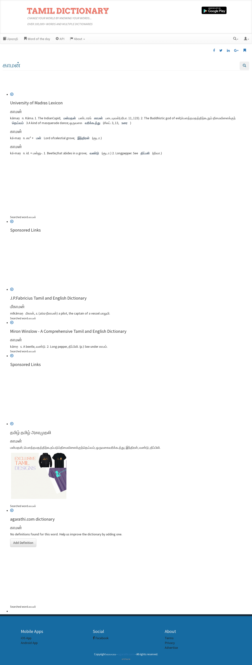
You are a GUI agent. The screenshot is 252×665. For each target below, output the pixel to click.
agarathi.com (126, 654)
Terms (169, 638)
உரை (124, 123)
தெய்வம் (18, 123)
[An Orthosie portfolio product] (126, 659)
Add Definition (23, 543)
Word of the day (38, 39)
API (61, 39)
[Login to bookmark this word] (244, 50)
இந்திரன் (83, 138)
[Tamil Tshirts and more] (127, 476)
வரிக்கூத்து (92, 123)
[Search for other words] (244, 66)
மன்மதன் (69, 118)
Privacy (170, 643)
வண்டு (94, 153)
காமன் (98, 118)
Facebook (102, 638)
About (78, 39)
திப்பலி (145, 153)
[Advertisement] (126, 82)
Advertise (171, 647)
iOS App (26, 638)
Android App (29, 643)
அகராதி (12, 39)
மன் (38, 138)
